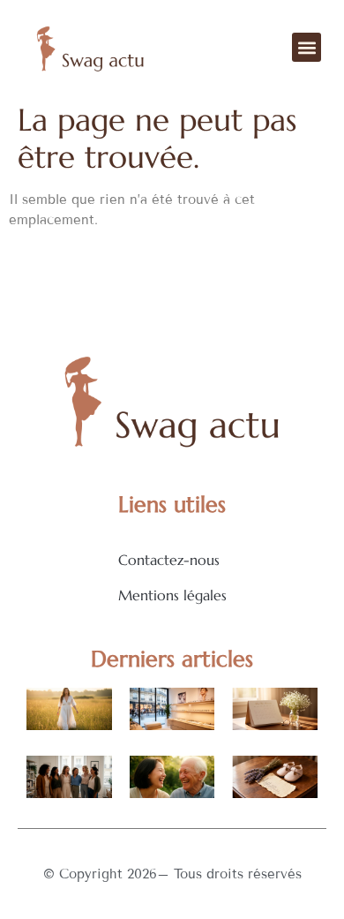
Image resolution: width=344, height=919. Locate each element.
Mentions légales (172, 595)
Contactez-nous (169, 560)
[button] (306, 47)
